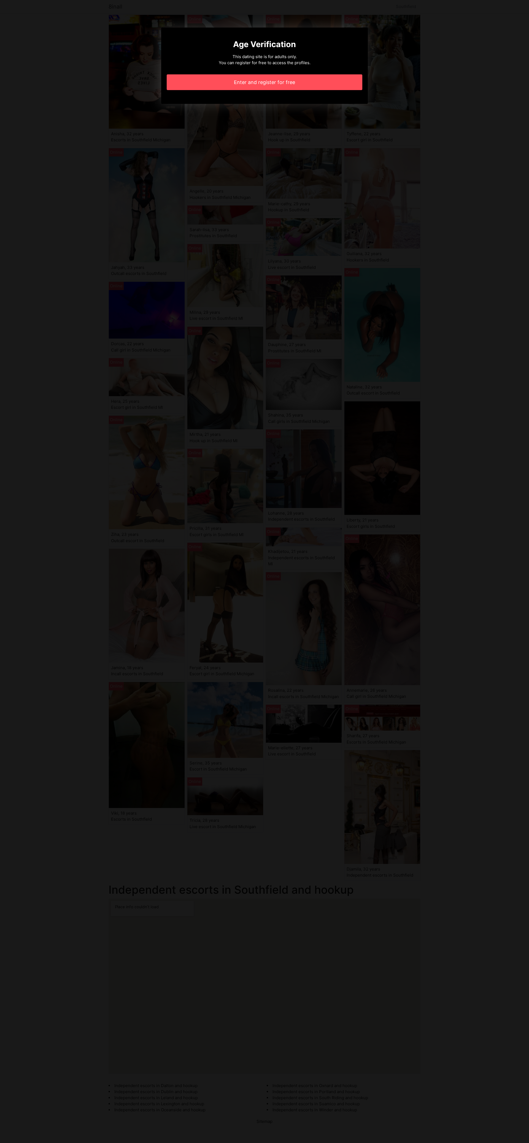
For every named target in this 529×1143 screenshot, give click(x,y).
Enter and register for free (264, 82)
